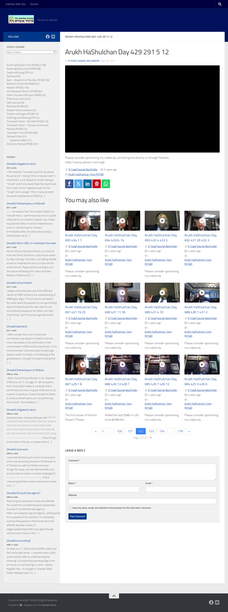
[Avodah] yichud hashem (19, 282)
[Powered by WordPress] (21, 605)
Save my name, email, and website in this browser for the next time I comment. (111, 507)
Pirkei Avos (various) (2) (19, 98)
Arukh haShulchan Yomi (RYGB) (86, 174)
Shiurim (34, 4)
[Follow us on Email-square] (53, 37)
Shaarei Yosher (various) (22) (21, 110)
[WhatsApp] (106, 183)
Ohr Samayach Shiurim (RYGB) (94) (24, 91)
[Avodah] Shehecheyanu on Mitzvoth (26, 203)
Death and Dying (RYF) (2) (20, 72)
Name (72, 483)
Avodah (11, 157)
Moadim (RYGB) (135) (18, 87)
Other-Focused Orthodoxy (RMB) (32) (26, 95)
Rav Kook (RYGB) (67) (17, 106)
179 (180, 431)
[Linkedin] (87, 183)
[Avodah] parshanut (17, 326)
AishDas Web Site (15, 4)
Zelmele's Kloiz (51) (17, 136)
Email (149, 483)
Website (72, 495)
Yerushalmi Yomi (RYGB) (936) (22, 132)
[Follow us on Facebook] (48, 37)
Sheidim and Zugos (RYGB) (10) (23, 113)
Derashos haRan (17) (20, 140)
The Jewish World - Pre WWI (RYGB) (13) (27, 121)
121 (130, 431)
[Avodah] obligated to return (21, 163)
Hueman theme (49, 605)
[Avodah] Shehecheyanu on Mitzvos (25, 370)
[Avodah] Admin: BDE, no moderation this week (31, 243)
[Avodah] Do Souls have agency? (23, 493)
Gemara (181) (14, 76)
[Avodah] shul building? (19, 540)
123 (151, 431)
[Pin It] (96, 183)
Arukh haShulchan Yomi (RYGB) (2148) (26, 65)
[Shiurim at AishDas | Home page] (21, 19)
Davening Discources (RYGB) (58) (24, 68)
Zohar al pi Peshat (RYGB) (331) (23, 144)
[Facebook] (69, 183)
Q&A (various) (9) (15, 102)
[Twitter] (78, 183)
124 (161, 431)
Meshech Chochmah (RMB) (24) (23, 83)
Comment (74, 460)
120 (119, 431)
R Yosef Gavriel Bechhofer (83, 61)
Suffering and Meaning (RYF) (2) (23, 117)
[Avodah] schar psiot (17, 449)
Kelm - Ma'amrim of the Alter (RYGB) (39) (28, 80)
